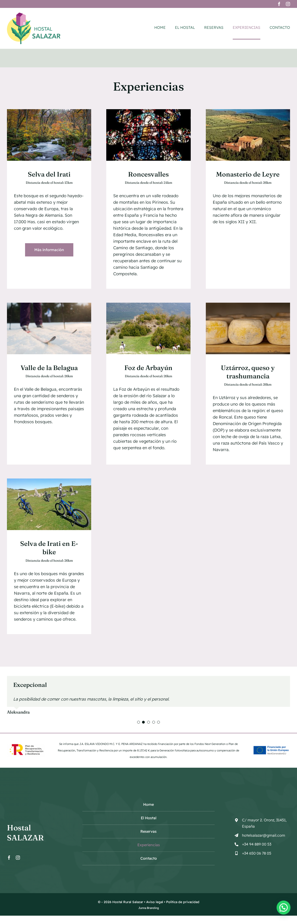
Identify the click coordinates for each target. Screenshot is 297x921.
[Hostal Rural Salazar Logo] (33, 14)
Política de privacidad (182, 902)
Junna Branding (148, 908)
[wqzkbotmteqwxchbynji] (148, 111)
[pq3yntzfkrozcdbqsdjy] (248, 111)
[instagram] (288, 4)
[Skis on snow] (49, 304)
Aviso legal (154, 902)
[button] (284, 907)
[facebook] (279, 4)
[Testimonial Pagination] (138, 722)
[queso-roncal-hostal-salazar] (248, 304)
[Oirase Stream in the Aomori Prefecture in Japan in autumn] (49, 111)
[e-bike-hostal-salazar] (49, 480)
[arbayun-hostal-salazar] (148, 304)
